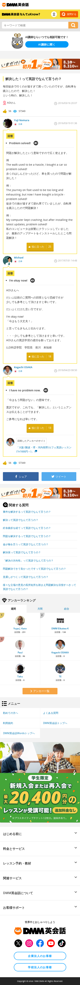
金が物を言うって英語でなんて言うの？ (25, 544)
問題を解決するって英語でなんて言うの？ (27, 536)
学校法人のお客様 (40, 967)
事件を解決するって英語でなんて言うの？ (27, 511)
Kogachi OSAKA (60, 652)
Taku (20, 676)
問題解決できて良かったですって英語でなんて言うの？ (34, 568)
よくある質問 (50, 713)
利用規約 (8, 723)
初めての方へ (10, 713)
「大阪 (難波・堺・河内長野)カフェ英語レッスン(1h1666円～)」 (43, 449)
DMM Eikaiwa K (60, 628)
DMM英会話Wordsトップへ (19, 733)
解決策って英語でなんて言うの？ (22, 552)
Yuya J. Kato (20, 628)
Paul (20, 652)
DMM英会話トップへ (55, 723)
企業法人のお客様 (40, 956)
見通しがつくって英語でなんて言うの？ (25, 577)
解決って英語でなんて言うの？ (20, 520)
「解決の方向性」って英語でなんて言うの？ (28, 560)
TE (60, 676)
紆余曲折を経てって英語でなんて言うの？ (27, 528)
